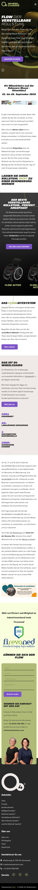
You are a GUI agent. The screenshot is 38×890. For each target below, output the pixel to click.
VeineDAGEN (6, 479)
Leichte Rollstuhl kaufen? (11, 824)
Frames (4, 804)
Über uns (5, 837)
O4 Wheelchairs (16, 532)
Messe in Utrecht (28, 539)
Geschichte (5, 847)
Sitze (3, 800)
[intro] (2, 70)
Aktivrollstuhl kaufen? (10, 820)
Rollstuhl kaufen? (8, 814)
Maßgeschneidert (8, 810)
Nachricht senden (12, 694)
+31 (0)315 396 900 (16, 723)
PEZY (13, 887)
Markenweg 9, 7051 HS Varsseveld (16, 860)
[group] (12, 274)
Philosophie (6, 840)
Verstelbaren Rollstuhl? (10, 817)
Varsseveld (29, 376)
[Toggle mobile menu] (36, 4)
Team (22, 385)
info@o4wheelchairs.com (14, 730)
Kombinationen (7, 807)
